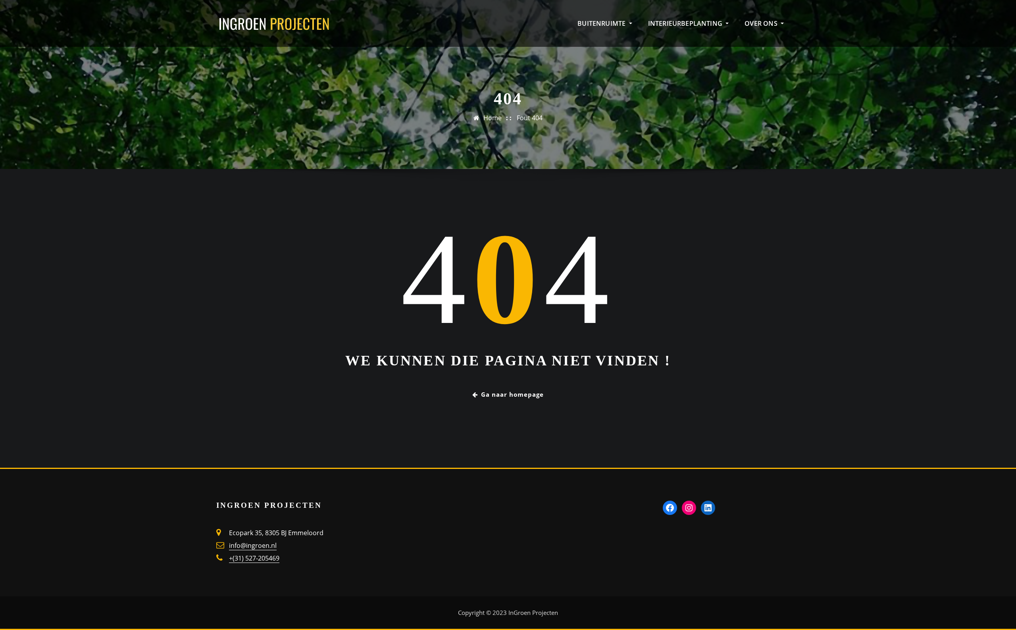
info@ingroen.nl (253, 545)
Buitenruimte (602, 23)
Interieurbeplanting (686, 23)
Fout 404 (530, 117)
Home (492, 117)
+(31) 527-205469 (254, 558)
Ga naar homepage (512, 394)
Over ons (762, 23)
